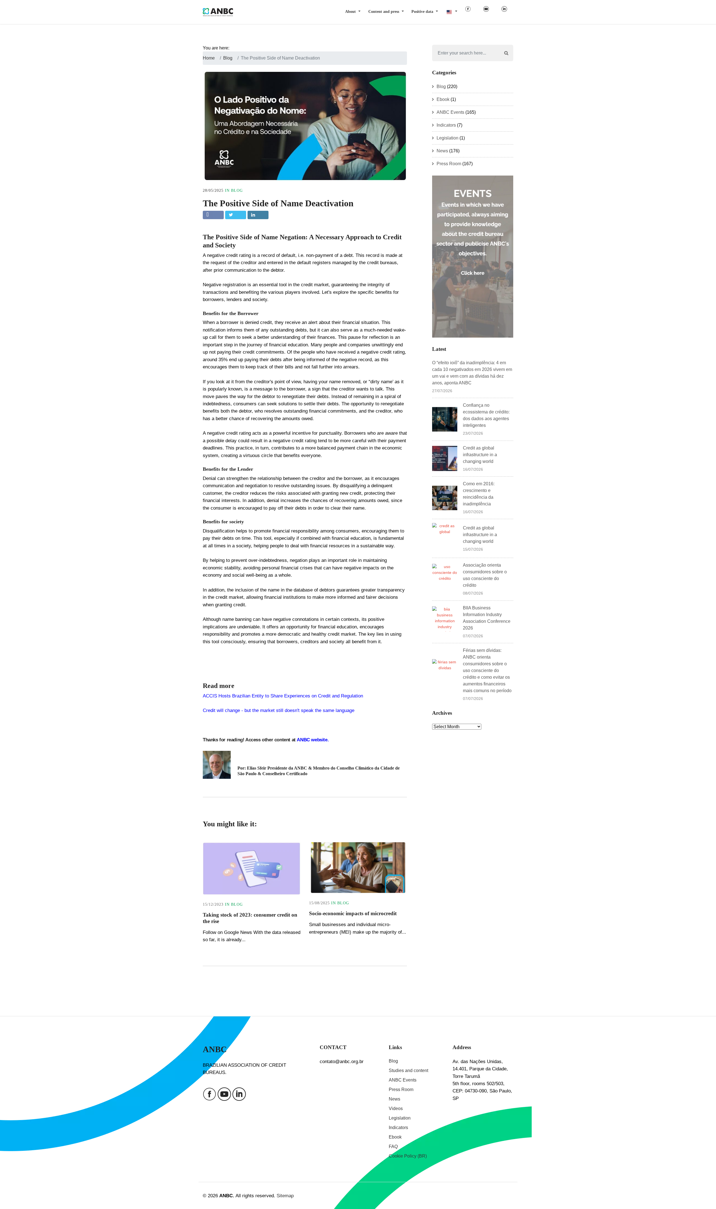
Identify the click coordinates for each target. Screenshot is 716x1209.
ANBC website (312, 739)
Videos (396, 1108)
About (350, 12)
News (442, 150)
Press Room (449, 163)
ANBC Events (450, 112)
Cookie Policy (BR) (408, 1156)
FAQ (393, 1146)
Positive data (422, 12)
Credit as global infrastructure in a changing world (480, 455)
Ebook (443, 99)
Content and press (383, 12)
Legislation (447, 138)
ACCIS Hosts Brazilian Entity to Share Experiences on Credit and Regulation (283, 696)
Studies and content (408, 1070)
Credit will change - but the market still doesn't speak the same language (278, 710)
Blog (237, 190)
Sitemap (285, 1195)
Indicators (446, 125)
